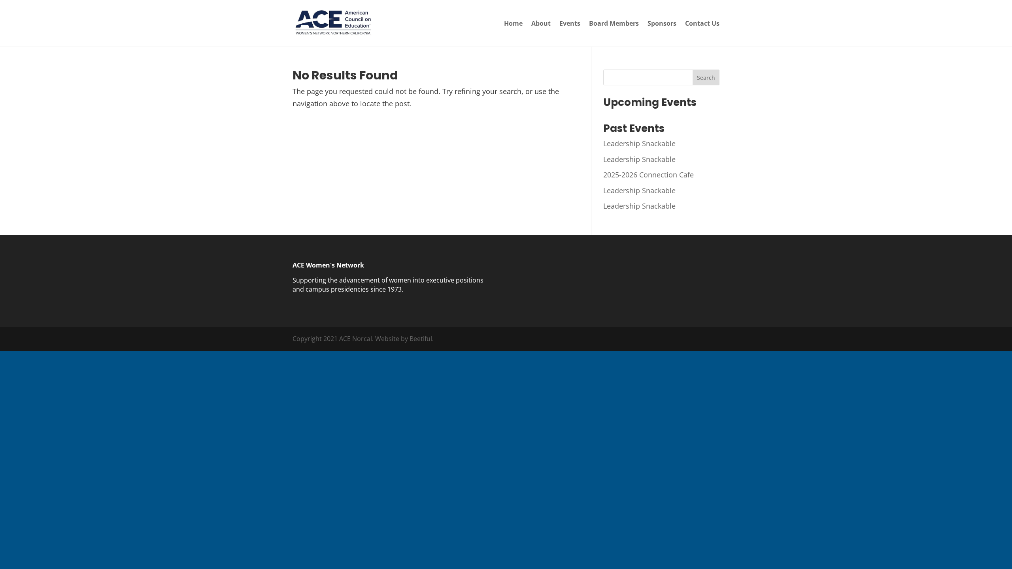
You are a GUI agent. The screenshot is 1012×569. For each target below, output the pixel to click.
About (541, 24)
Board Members (614, 24)
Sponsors (662, 24)
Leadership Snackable (639, 143)
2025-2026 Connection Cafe (648, 174)
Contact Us (702, 24)
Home (513, 24)
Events (569, 24)
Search (706, 77)
